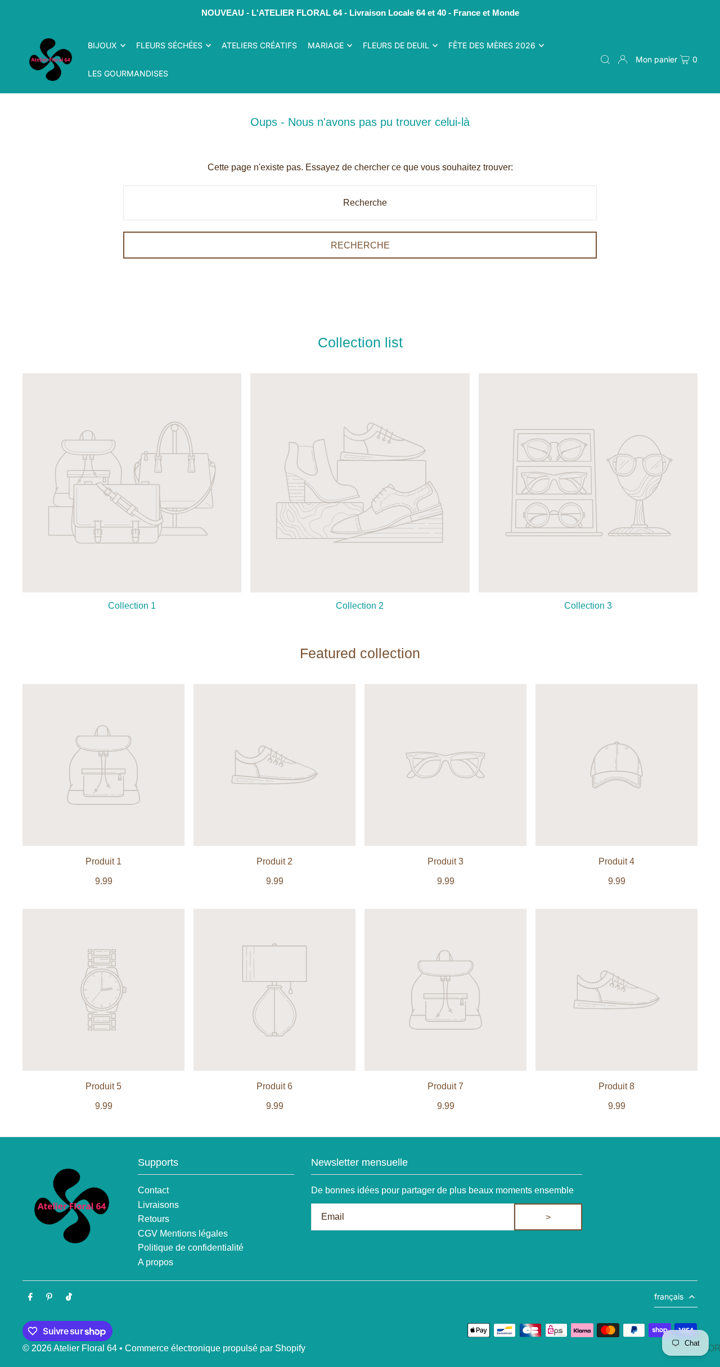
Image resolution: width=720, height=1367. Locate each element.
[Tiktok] (69, 1297)
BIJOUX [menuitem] (102, 45)
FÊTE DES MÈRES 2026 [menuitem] (492, 45)
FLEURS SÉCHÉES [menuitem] (169, 45)
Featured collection (360, 653)
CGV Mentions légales (183, 1233)
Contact (153, 1190)
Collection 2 (360, 605)
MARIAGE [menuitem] (326, 45)
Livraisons (158, 1205)
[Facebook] (30, 1297)
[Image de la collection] (131, 482)
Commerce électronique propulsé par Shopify (215, 1348)
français (668, 1296)
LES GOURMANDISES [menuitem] (128, 73)
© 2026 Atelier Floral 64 (69, 1348)
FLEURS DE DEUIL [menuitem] (396, 45)
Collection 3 (588, 605)
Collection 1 (132, 605)
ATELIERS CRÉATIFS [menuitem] (259, 45)
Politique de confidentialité (191, 1247)
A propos (155, 1262)
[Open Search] (605, 59)
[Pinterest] (49, 1297)
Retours (153, 1219)
